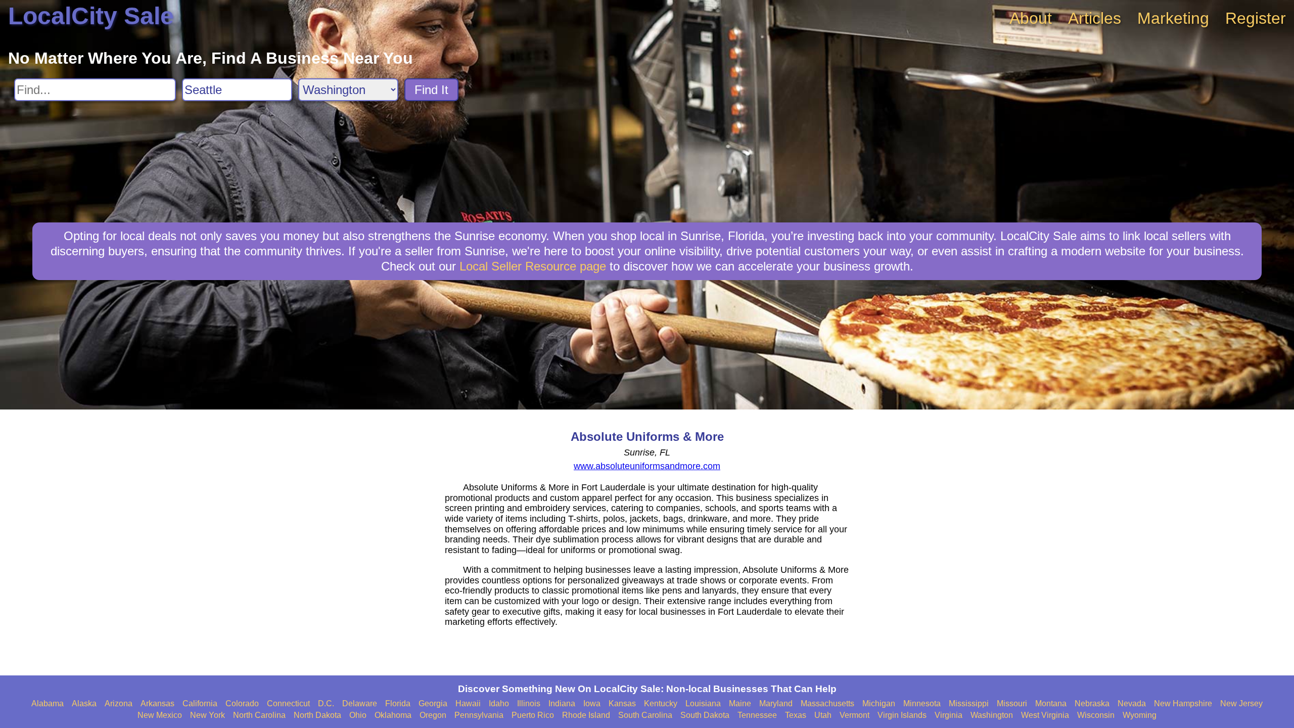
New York (207, 715)
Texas (795, 715)
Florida (397, 703)
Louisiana (703, 703)
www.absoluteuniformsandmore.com (647, 466)
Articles (1094, 18)
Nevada (1132, 703)
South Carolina (645, 715)
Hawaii (468, 703)
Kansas (622, 703)
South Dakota (704, 715)
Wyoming (1140, 715)
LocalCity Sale (91, 16)
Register (1255, 18)
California (199, 703)
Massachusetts (827, 703)
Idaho (499, 703)
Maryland (776, 703)
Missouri (1012, 703)
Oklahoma (393, 715)
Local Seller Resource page (532, 266)
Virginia (948, 715)
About (1030, 18)
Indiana (561, 703)
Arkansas (157, 703)
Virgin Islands (902, 715)
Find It (431, 90)
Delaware (359, 703)
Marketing (1173, 18)
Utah (822, 715)
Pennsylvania (478, 715)
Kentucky (660, 703)
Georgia (433, 703)
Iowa (591, 703)
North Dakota (317, 715)
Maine (740, 703)
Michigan (878, 703)
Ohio (357, 715)
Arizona (118, 703)
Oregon (433, 715)
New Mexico (159, 715)
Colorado (242, 703)
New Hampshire (1183, 703)
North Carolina (259, 715)
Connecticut (288, 703)
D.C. (326, 703)
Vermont (854, 715)
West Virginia (1045, 715)
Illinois (528, 703)
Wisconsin (1096, 715)
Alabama (47, 703)
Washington (991, 715)
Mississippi (969, 703)
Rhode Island (586, 715)
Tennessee (757, 715)
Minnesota (922, 703)
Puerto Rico (533, 715)
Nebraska (1092, 703)
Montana (1051, 703)
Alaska (84, 703)
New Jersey (1241, 703)
